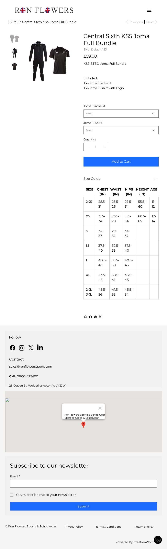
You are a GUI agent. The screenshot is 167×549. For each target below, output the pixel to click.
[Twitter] (100, 317)
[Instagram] (21, 347)
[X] (30, 347)
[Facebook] (90, 317)
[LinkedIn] (40, 347)
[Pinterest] (95, 317)
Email (15, 476)
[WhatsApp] (86, 317)
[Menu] (149, 10)
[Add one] (104, 147)
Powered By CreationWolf (134, 542)
